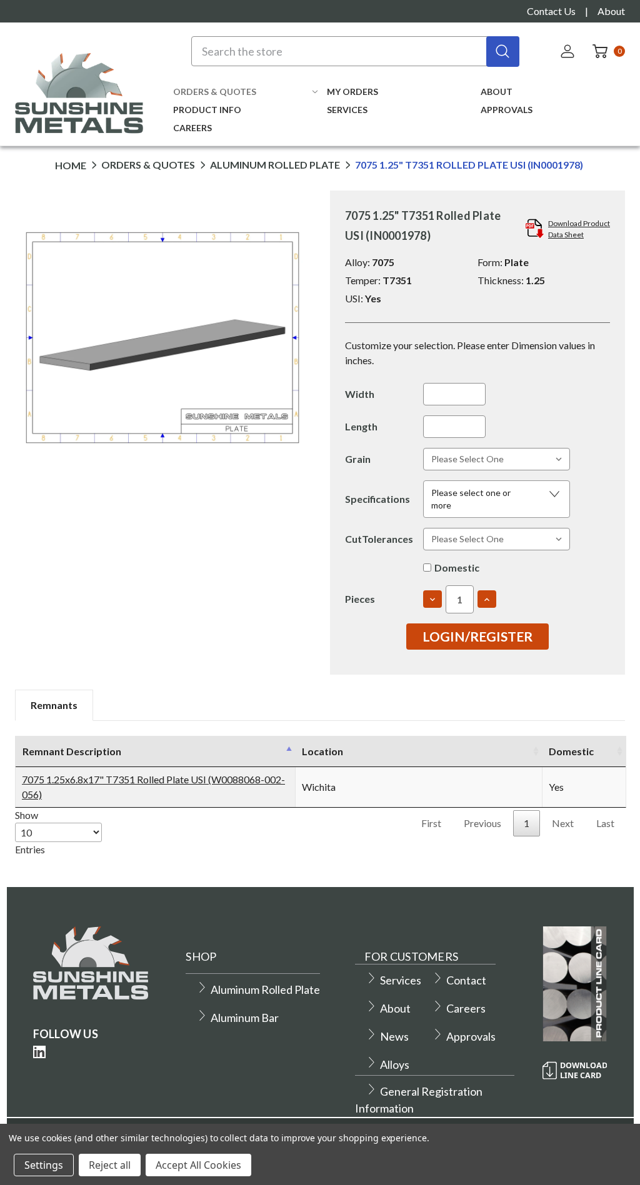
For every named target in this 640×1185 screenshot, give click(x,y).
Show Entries (30, 832)
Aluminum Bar (245, 1017)
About (611, 11)
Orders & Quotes (214, 91)
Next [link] (563, 823)
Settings (43, 1165)
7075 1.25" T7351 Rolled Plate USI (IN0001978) (469, 165)
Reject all (110, 1165)
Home (70, 165)
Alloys (394, 1064)
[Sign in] (568, 51)
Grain (358, 459)
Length (361, 426)
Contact (466, 980)
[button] (496, 499)
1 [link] (526, 823)
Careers (192, 127)
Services (347, 109)
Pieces (360, 599)
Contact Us (551, 11)
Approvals (506, 109)
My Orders (352, 91)
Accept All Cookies (198, 1165)
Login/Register (477, 636)
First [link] (431, 823)
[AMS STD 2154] (486, 552)
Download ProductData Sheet (579, 229)
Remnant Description (71, 751)
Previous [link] (482, 823)
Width (359, 394)
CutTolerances (379, 539)
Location (322, 751)
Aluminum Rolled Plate (275, 165)
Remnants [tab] (54, 705)
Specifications (377, 499)
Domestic (456, 567)
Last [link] (605, 823)
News (394, 1036)
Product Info (207, 109)
